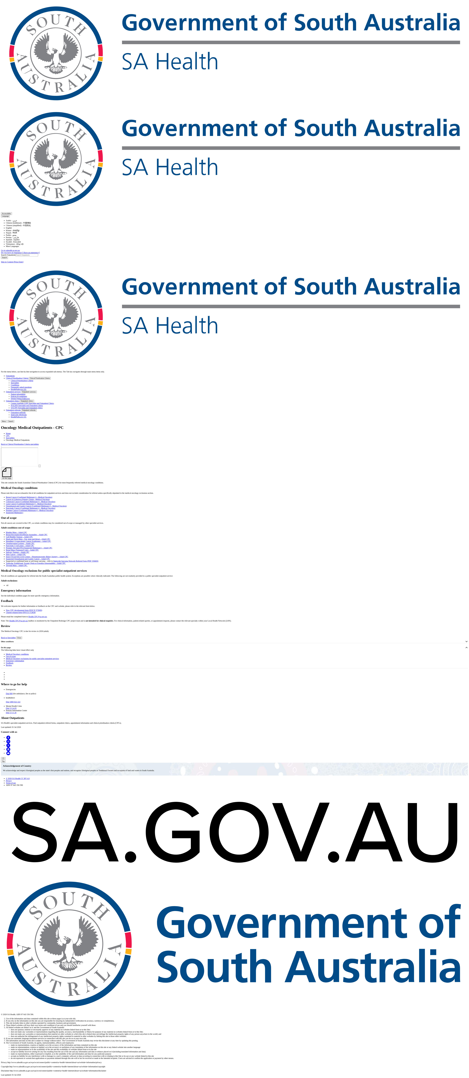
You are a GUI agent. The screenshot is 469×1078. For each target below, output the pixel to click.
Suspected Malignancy (14, 513)
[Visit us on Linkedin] (8, 749)
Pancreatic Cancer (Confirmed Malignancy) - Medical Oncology (30, 508)
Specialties (15, 383)
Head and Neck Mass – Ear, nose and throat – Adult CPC (28, 539)
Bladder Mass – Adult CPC (16, 532)
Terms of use (11, 783)
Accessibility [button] (6, 213)
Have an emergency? (32, 253)
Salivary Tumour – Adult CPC (17, 552)
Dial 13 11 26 (11, 713)
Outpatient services (13, 392)
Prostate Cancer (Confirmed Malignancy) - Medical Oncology (30, 510)
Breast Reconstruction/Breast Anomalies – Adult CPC (26, 535)
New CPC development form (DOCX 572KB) (24, 610)
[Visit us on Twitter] (8, 745)
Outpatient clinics (12, 401)
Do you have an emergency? (12, 253)
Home (8, 433)
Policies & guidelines (19, 396)
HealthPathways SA (18, 389)
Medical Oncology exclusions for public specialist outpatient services (32, 659)
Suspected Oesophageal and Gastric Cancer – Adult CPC (28, 559)
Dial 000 (9, 694)
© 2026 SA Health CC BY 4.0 (18, 778)
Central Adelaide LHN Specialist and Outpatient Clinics (32, 403)
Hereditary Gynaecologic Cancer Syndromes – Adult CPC (28, 541)
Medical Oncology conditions (17, 654)
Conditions (15, 385)
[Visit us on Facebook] (8, 737)
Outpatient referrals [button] (29, 410)
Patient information (18, 394)
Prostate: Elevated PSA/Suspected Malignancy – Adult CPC (29, 548)
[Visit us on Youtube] (8, 753)
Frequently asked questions (21, 387)
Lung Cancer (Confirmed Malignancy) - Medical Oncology (29, 504)
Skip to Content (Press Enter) (12, 262)
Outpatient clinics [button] (27, 401)
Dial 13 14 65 (11, 708)
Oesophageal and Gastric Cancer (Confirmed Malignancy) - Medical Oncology (36, 506)
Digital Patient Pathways (20, 399)
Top (3, 761)
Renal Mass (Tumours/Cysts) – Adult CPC (22, 550)
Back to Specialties (8, 638)
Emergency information (15, 661)
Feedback (9, 663)
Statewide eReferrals (19, 415)
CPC (8, 436)
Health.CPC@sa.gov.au (37, 617)
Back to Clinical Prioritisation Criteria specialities (20, 444)
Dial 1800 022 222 (13, 702)
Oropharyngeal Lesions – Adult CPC (20, 543)
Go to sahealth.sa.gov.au (10, 250)
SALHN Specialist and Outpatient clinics (27, 408)
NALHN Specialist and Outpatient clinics (27, 406)
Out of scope (11, 656)
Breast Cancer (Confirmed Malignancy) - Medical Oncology (29, 497)
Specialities (10, 438)
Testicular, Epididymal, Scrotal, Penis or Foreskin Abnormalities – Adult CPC (36, 563)
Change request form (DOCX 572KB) (21, 612)
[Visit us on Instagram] (8, 741)
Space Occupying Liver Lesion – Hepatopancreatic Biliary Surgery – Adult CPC (37, 557)
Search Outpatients (8, 255)
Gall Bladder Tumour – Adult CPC (19, 537)
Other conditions (7, 642)
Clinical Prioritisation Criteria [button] (40, 378)
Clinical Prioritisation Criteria (17, 378)
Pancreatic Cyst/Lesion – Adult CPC (20, 546)
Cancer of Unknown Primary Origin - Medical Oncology (28, 499)
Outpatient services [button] (29, 392)
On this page (6, 648)
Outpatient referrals (13, 410)
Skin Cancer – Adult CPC (16, 554)
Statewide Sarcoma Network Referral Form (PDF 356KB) (75, 561)
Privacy (9, 781)
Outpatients (10, 376)
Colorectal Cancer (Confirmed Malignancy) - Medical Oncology (30, 502)
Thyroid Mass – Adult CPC (17, 565)
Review (9, 665)
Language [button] (5, 216)
